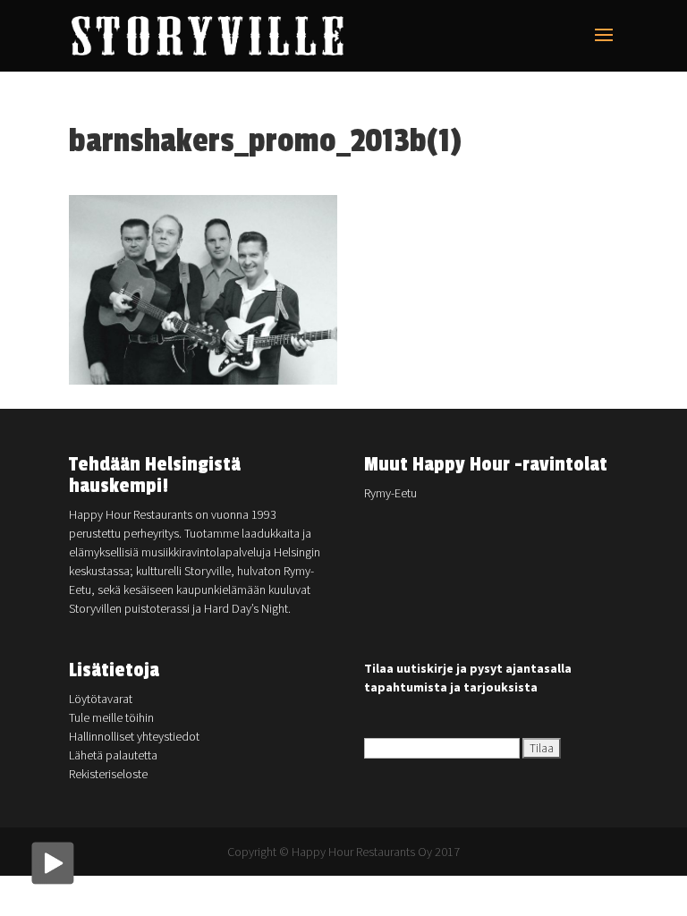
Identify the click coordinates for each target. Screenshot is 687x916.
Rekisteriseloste (108, 774)
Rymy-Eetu (390, 493)
